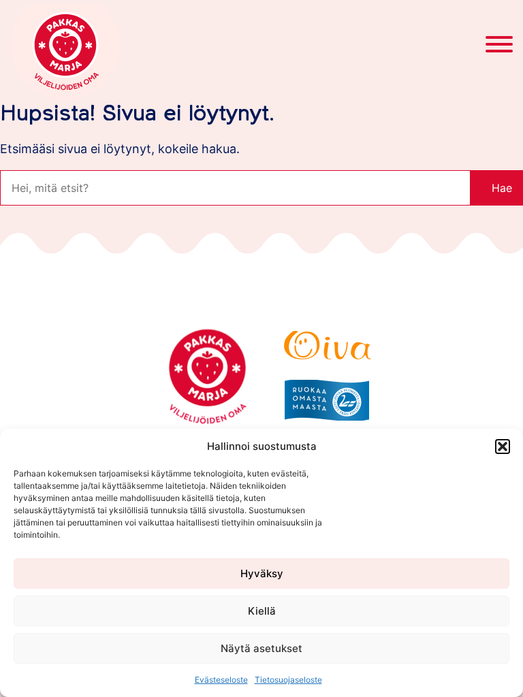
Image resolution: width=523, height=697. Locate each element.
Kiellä (262, 610)
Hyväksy (261, 573)
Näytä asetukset (261, 648)
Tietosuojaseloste (288, 680)
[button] (502, 446)
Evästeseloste (221, 680)
